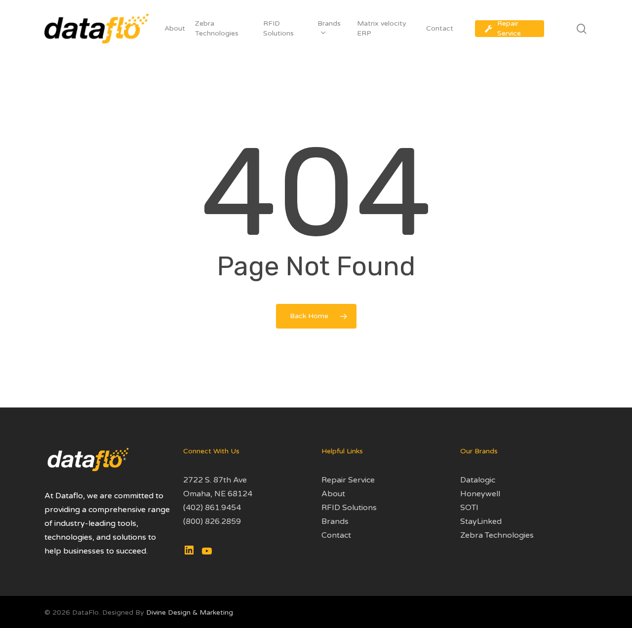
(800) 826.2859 (212, 521)
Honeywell (480, 494)
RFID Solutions (349, 508)
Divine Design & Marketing (189, 612)
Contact (336, 535)
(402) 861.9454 (212, 508)
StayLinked (481, 521)
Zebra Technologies (497, 535)
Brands (335, 521)
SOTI (469, 508)
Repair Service (348, 480)
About (333, 494)
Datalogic (477, 480)
